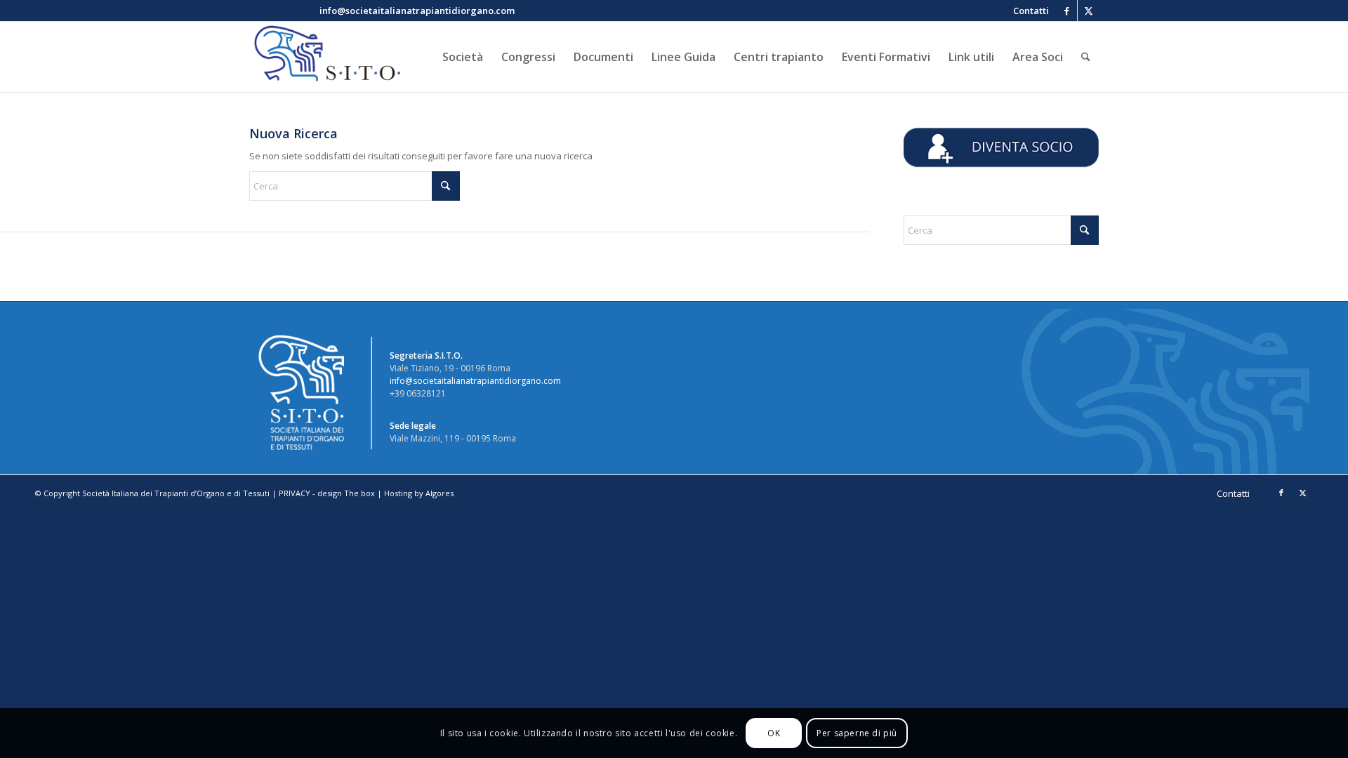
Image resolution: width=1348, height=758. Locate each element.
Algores (439, 493)
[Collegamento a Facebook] (1067, 10)
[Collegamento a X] (1088, 10)
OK (773, 733)
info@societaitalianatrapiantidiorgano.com (475, 381)
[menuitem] (1027, 10)
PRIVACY (294, 493)
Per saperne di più (857, 733)
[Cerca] (1085, 57)
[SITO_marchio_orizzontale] (325, 57)
